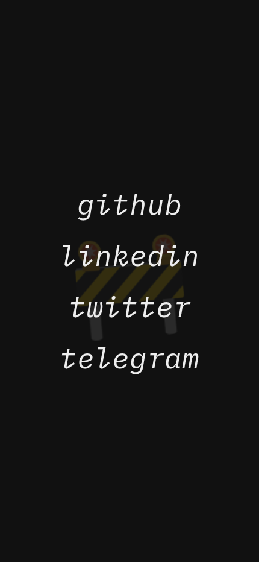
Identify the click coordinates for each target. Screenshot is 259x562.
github (129, 204)
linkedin (129, 255)
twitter (130, 306)
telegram (129, 357)
